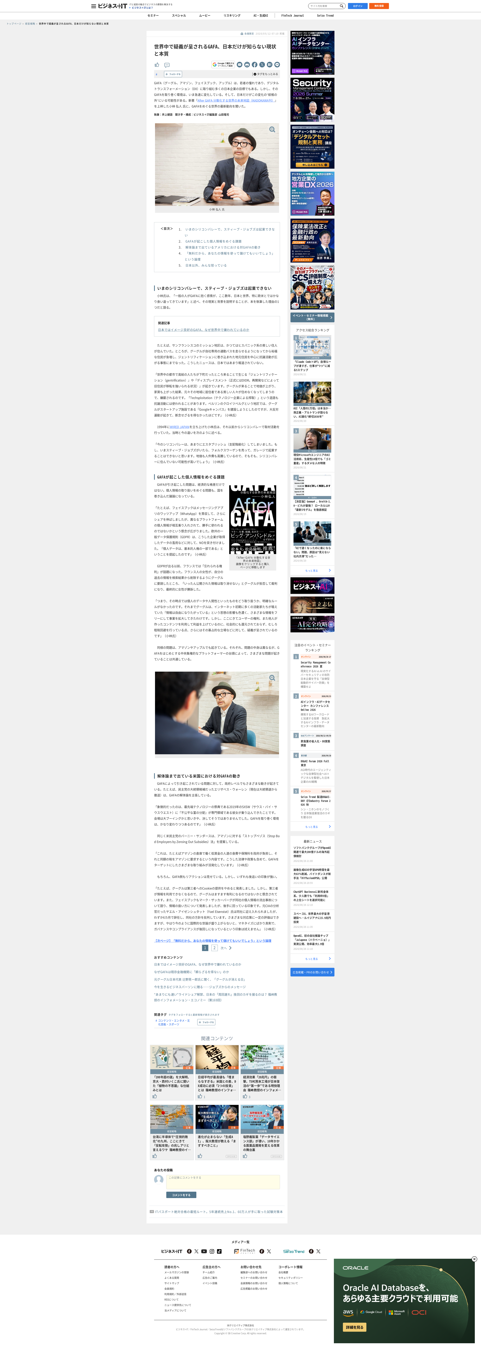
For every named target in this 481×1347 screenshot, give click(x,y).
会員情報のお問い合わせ (253, 1283)
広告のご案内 (210, 1277)
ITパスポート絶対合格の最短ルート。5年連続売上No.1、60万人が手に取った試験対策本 (219, 1211)
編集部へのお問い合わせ (253, 1272)
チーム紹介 (209, 1272)
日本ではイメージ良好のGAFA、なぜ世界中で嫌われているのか (203, 329)
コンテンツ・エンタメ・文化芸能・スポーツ (174, 1022)
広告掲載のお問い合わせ (253, 1288)
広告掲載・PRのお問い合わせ (311, 972)
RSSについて (171, 1299)
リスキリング (232, 15)
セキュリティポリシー (290, 1277)
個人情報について (288, 1283)
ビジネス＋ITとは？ (142, 7)
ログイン (358, 6)
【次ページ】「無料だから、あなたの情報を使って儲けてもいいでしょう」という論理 (212, 940)
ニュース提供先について (177, 1305)
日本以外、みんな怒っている (206, 265)
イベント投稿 (210, 1283)
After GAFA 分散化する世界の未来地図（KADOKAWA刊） (236, 100)
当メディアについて (175, 1310)
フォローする (175, 74)
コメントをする (181, 1195)
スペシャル (179, 15)
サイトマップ (171, 1283)
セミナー (153, 15)
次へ (224, 948)
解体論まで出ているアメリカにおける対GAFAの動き (223, 247)
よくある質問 (171, 1277)
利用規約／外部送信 (175, 1294)
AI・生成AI (261, 15)
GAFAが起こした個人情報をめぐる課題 (213, 241)
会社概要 (283, 1272)
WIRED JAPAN (179, 426)
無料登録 (379, 6)
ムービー (204, 15)
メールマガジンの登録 (176, 1272)
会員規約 (169, 1288)
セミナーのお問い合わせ (253, 1277)
